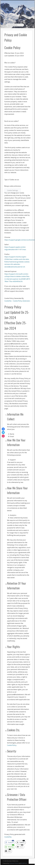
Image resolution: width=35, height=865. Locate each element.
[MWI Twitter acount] (3, 432)
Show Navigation (28, 16)
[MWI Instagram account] (3, 436)
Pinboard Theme (13, 863)
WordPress (24, 863)
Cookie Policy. (12, 745)
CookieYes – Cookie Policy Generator (17, 301)
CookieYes (7, 837)
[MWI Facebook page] (3, 429)
